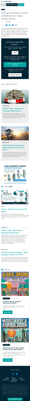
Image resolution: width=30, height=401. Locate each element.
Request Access (15, 74)
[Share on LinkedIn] (6, 25)
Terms (22, 379)
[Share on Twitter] (9, 25)
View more (7, 312)
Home (7, 378)
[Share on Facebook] (12, 25)
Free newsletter (15, 399)
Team (20, 378)
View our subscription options (15, 64)
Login (15, 52)
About (14, 378)
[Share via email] (16, 25)
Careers (15, 379)
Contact (6, 379)
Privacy (14, 381)
